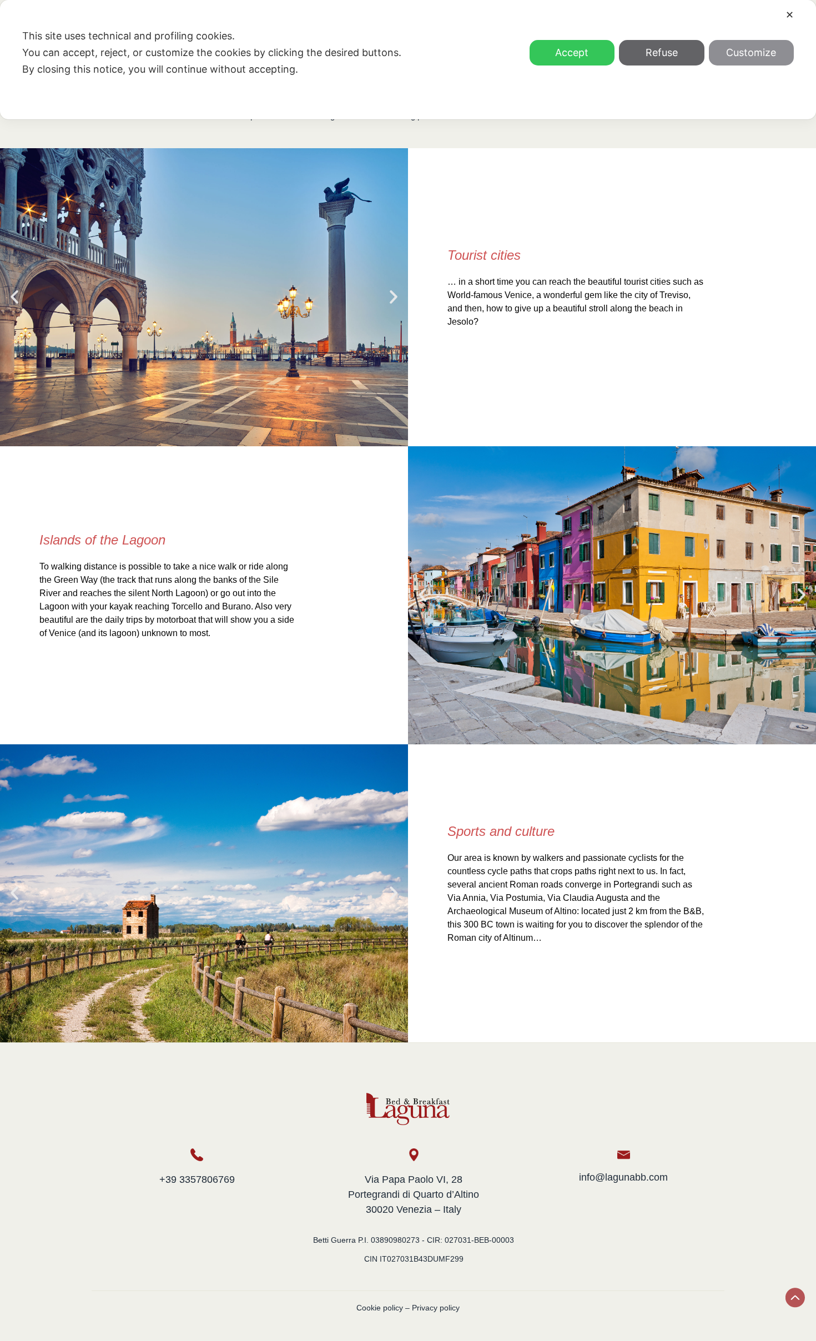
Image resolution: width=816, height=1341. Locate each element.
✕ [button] (789, 15)
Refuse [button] (662, 52)
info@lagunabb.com (623, 1177)
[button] (14, 297)
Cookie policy (379, 1307)
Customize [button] (751, 52)
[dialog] (408, 59)
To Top (795, 1298)
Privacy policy (436, 1307)
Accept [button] (571, 52)
